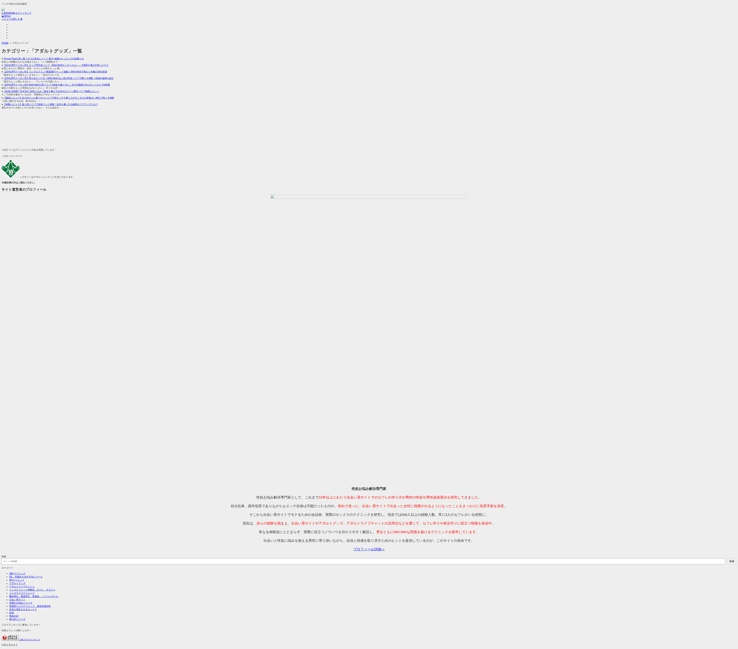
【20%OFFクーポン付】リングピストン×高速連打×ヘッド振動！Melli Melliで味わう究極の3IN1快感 (55, 71)
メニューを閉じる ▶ (12, 19)
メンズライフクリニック (22, 593)
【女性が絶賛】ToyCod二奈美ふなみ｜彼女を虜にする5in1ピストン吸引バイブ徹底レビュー (51, 91)
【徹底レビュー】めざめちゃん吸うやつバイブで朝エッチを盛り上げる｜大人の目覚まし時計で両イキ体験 (58, 97)
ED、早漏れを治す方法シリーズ (25, 576)
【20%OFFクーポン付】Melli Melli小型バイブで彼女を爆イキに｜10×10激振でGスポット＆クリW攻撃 (56, 84)
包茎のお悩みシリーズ (20, 603)
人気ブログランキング (29, 639)
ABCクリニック (17, 573)
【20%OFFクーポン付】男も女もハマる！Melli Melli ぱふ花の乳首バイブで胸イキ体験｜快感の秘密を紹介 (58, 78)
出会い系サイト (17, 599)
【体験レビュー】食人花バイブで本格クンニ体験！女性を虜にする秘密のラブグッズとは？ (50, 104)
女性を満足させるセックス (23, 609)
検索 (4, 556)
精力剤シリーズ (17, 619)
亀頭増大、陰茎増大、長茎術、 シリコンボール (33, 596)
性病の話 (13, 616)
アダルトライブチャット (22, 586)
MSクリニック (16, 580)
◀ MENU (6, 16)
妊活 (11, 612)
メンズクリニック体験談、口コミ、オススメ (32, 589)
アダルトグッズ (17, 583)
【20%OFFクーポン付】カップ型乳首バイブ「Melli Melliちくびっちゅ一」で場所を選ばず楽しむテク (56, 65)
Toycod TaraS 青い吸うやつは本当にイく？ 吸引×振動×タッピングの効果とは (43, 58)
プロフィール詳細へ (369, 549)
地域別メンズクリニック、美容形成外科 (30, 606)
